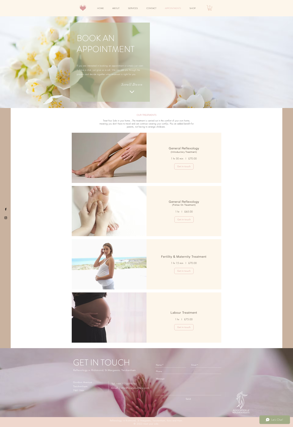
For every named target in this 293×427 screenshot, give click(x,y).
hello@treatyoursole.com (134, 387)
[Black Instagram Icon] (5, 218)
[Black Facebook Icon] (5, 209)
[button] (210, 8)
